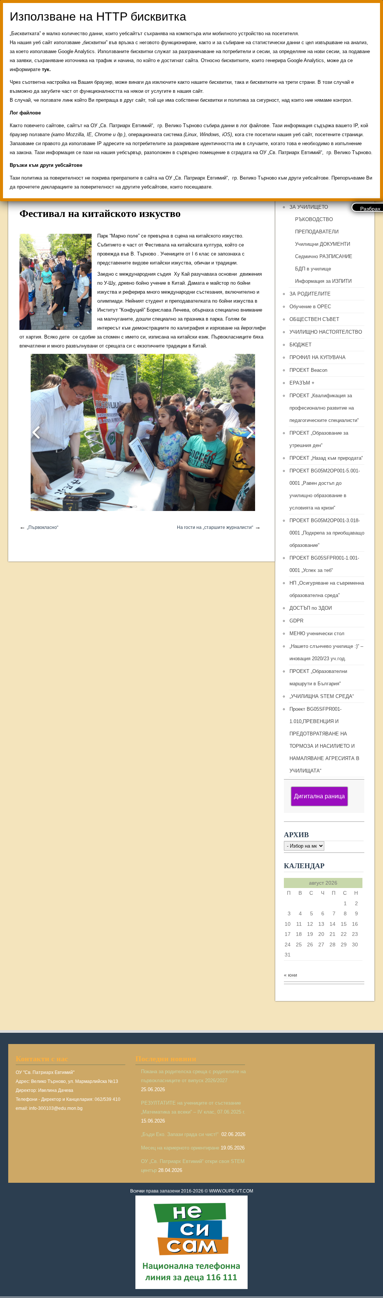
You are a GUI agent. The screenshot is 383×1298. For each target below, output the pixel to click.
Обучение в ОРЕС (310, 306)
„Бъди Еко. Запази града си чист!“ (180, 1134)
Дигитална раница (319, 796)
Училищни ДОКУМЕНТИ (322, 244)
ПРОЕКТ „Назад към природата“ (326, 458)
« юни (290, 975)
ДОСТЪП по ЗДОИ (310, 608)
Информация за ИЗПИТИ (323, 281)
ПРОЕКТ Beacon (308, 370)
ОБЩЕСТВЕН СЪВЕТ (314, 319)
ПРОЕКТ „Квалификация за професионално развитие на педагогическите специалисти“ (324, 408)
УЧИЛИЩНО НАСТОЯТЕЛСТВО (325, 332)
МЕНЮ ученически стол (316, 633)
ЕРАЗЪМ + (302, 383)
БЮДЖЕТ (300, 345)
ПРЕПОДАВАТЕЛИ (316, 232)
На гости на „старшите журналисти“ (215, 527)
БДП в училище (313, 269)
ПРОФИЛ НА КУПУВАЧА (317, 357)
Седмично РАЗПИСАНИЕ (323, 256)
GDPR (296, 621)
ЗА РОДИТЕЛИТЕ (310, 294)
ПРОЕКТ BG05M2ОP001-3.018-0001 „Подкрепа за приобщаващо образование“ (326, 533)
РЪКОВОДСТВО (314, 219)
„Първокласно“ (42, 527)
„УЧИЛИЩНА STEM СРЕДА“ (321, 696)
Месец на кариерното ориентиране (180, 1148)
